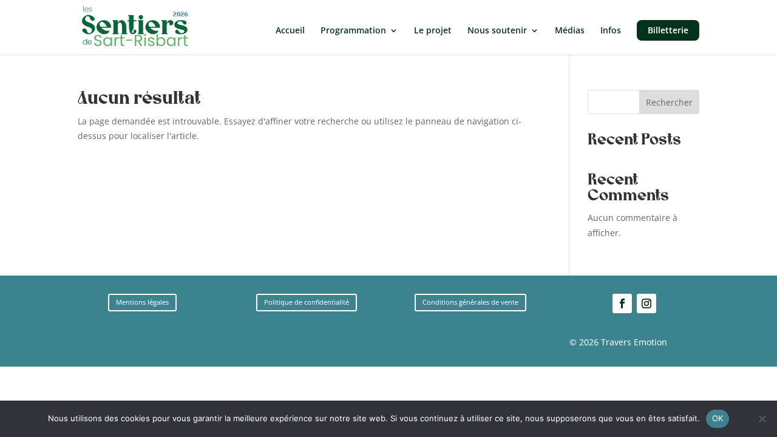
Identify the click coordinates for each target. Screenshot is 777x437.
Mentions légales (142, 302)
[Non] (762, 419)
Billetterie (668, 30)
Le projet (433, 31)
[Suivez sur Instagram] (646, 303)
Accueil (290, 31)
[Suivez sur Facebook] (622, 303)
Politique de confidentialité (306, 302)
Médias (570, 31)
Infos (610, 31)
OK (718, 418)
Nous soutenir (497, 31)
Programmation (353, 31)
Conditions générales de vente (470, 302)
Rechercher (669, 102)
